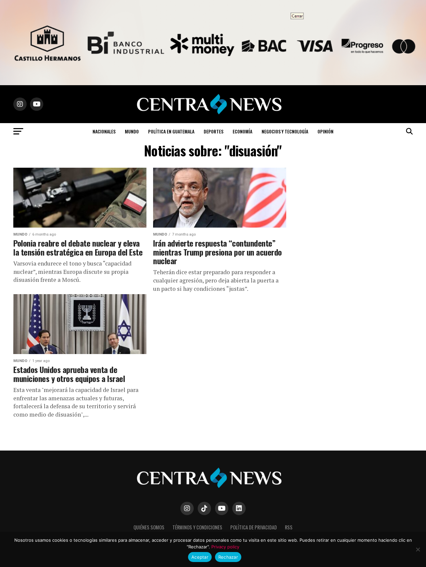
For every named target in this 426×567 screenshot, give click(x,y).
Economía (242, 131)
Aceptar (199, 557)
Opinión (325, 131)
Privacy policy (225, 546)
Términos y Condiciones (197, 527)
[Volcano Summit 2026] (213, 83)
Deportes (213, 131)
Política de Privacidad (253, 527)
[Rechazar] (417, 549)
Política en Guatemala (171, 131)
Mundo (132, 131)
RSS (289, 527)
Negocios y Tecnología (285, 131)
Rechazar (228, 557)
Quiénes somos (148, 527)
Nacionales (104, 131)
